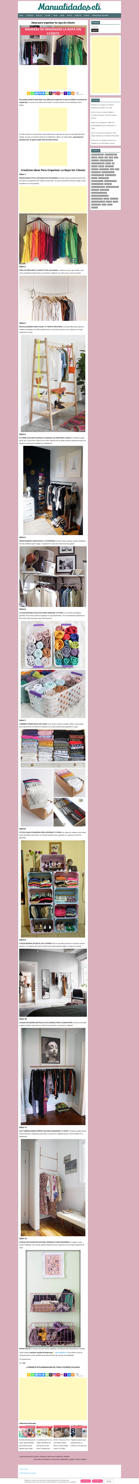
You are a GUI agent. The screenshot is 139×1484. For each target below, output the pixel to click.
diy (113, 163)
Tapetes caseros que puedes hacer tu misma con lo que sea (79, 1443)
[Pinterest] (58, 93)
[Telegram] (36, 93)
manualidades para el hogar (100, 195)
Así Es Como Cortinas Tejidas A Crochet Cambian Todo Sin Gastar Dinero (103, 115)
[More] (73, 93)
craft (106, 157)
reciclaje (108, 201)
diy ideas (94, 166)
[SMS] (47, 93)
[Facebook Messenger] (43, 93)
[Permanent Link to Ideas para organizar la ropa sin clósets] (53, 45)
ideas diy (94, 178)
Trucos (104, 204)
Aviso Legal (23, 1469)
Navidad (86, 15)
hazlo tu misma (104, 169)
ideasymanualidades (112, 187)
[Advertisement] (53, 78)
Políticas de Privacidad (27, 1473)
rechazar (97, 1481)
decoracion (95, 160)
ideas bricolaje (96, 172)
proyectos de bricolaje (98, 201)
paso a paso (114, 198)
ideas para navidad (97, 184)
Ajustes (109, 1481)
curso (116, 157)
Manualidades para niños (100, 15)
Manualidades (104, 190)
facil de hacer (109, 166)
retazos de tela (96, 204)
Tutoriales (29, 15)
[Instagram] (54, 93)
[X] (50, 93)
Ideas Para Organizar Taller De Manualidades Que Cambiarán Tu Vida (103, 125)
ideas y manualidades (98, 187)
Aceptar (85, 1481)
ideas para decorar (97, 181)
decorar (108, 163)
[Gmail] (61, 93)
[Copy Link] (28, 93)
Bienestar (78, 15)
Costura (47, 15)
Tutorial (110, 204)
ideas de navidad (110, 175)
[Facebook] (39, 93)
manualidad (95, 190)
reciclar (115, 201)
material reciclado (97, 198)
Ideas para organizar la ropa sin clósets (53, 22)
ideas (117, 169)
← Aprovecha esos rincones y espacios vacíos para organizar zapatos (44, 1456)
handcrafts (95, 169)
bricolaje (94, 157)
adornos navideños (111, 154)
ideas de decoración (98, 175)
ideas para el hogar (110, 181)
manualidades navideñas (99, 193)
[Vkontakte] (69, 93)
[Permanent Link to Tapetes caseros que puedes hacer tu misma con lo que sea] (79, 1431)
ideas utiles (108, 184)
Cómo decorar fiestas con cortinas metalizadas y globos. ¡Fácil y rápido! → (61, 1459)
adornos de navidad (97, 154)
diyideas (101, 166)
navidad (106, 198)
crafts (111, 157)
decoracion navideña (98, 163)
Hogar (55, 15)
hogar (112, 169)
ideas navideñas (103, 178)
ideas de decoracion (108, 172)
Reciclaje (39, 15)
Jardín (62, 15)
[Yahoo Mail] (65, 93)
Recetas (69, 15)
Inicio (21, 15)
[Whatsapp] (32, 93)
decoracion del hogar (106, 160)
